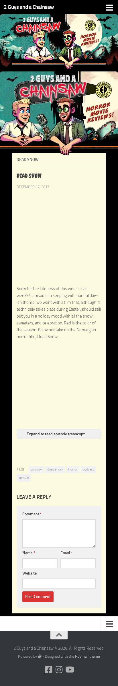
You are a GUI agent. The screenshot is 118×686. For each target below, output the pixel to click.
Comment (32, 514)
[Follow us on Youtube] (69, 670)
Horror (72, 469)
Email (66, 553)
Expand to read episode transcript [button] (56, 434)
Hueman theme (87, 656)
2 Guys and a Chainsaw (29, 7)
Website (29, 573)
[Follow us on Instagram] (59, 670)
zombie (24, 478)
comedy (36, 469)
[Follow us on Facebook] (49, 670)
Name (28, 553)
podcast (88, 469)
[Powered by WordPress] (40, 656)
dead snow (55, 469)
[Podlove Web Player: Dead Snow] (59, 282)
